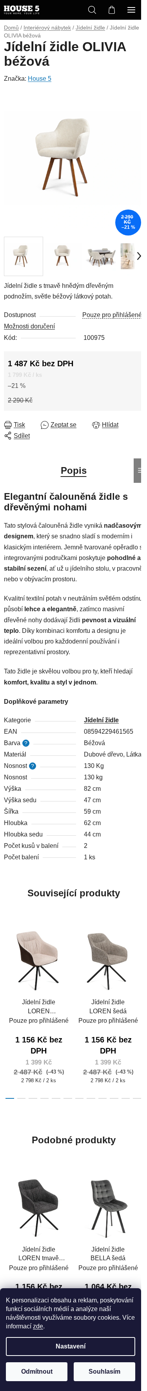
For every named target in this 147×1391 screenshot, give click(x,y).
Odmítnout (37, 1371)
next (138, 964)
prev (8, 964)
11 (137, 1098)
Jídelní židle (101, 720)
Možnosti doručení (29, 326)
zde (38, 1326)
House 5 (39, 78)
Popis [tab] (74, 470)
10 (126, 1098)
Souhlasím (104, 1371)
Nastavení (70, 1346)
